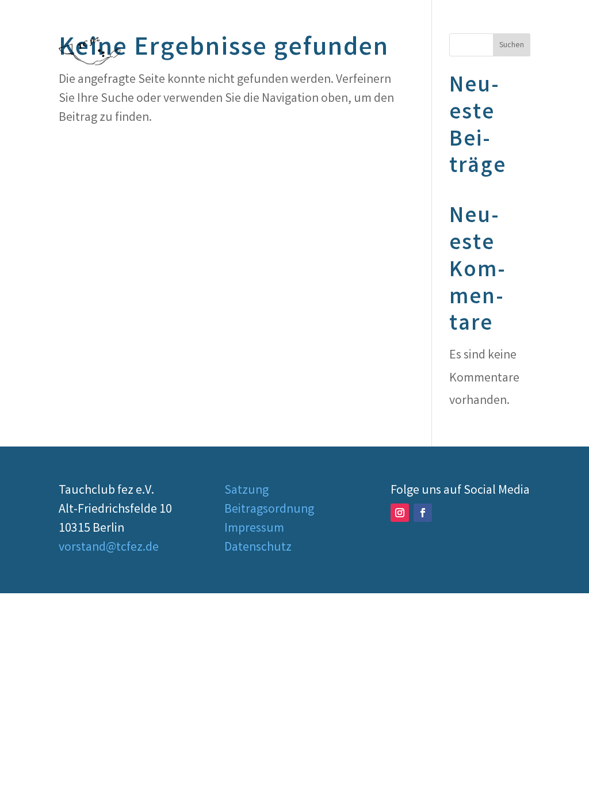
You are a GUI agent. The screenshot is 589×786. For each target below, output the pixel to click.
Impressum (254, 529)
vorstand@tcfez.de (109, 548)
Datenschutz (258, 548)
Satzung (246, 491)
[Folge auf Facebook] (423, 512)
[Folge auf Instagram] (400, 512)
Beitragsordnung (269, 510)
